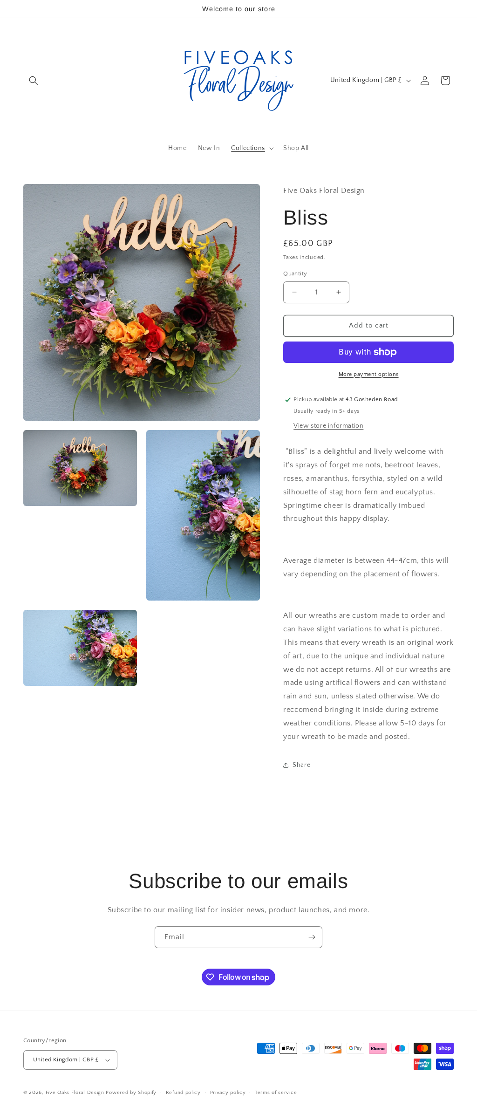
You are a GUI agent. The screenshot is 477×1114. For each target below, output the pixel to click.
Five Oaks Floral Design (75, 1092)
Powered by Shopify (131, 1092)
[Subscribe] (311, 937)
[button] (33, 80)
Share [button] (301, 765)
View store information (328, 426)
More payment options (369, 374)
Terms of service (276, 1092)
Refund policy (183, 1092)
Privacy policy (228, 1092)
